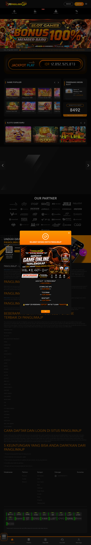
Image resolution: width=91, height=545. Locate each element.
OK (45, 311)
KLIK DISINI (45, 289)
